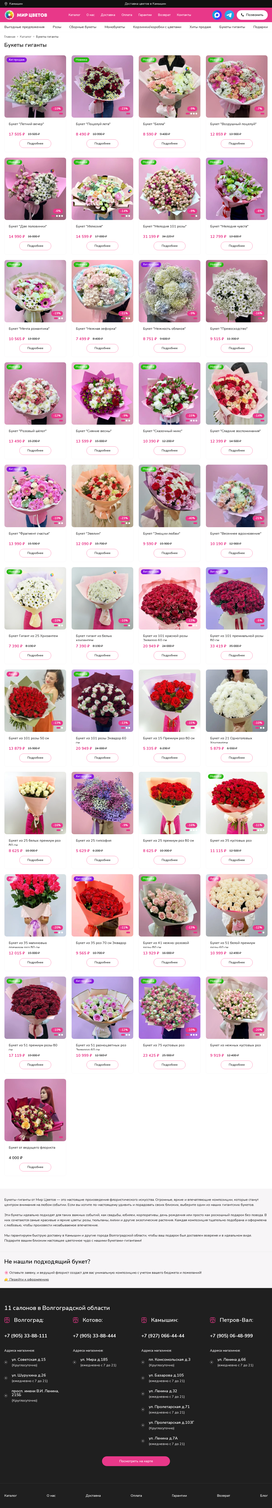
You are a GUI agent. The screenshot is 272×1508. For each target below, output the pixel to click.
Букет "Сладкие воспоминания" (235, 431)
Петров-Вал (236, 1320)
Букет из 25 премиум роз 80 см (168, 840)
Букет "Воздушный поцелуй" (233, 124)
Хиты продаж (200, 27)
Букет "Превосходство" (229, 328)
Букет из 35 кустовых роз (231, 840)
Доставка (108, 15)
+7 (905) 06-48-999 (231, 1336)
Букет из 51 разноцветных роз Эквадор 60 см (101, 1047)
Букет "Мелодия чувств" (229, 226)
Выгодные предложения (24, 27)
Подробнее (35, 143)
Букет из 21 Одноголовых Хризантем (231, 740)
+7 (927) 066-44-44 (162, 1336)
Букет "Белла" (154, 124)
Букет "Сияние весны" (94, 431)
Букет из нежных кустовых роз (235, 1045)
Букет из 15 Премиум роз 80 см (168, 738)
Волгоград (28, 1320)
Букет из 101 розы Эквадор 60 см (101, 740)
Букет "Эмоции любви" (161, 533)
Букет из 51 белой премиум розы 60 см (232, 945)
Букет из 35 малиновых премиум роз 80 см (28, 945)
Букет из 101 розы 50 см (29, 738)
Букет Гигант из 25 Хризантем (33, 636)
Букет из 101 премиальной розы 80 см (236, 638)
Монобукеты (115, 27)
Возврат (164, 15)
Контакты (184, 15)
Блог (264, 1495)
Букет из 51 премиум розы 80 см (33, 1047)
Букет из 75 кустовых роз (163, 1045)
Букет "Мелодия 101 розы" (165, 226)
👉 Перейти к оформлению (26, 1279)
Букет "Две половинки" (28, 226)
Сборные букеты (82, 27)
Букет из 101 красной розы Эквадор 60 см (165, 638)
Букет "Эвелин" (88, 533)
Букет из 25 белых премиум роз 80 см (35, 842)
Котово (92, 1320)
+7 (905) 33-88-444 (94, 1336)
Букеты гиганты (232, 27)
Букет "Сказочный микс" (162, 431)
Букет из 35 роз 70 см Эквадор (101, 943)
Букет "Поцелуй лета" (93, 124)
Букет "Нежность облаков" (164, 328)
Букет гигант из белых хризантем (94, 638)
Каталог (74, 15)
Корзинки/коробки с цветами (157, 27)
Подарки (260, 27)
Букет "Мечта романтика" (29, 328)
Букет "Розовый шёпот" (28, 431)
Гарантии (145, 15)
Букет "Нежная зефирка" (96, 328)
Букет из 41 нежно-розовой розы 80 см (166, 945)
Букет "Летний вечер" (26, 124)
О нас (90, 15)
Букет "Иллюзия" (89, 226)
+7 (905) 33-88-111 (25, 1336)
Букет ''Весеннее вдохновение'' (235, 533)
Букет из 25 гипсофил (93, 840)
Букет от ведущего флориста (32, 1147)
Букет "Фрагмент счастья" (29, 533)
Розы (57, 27)
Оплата (127, 15)
